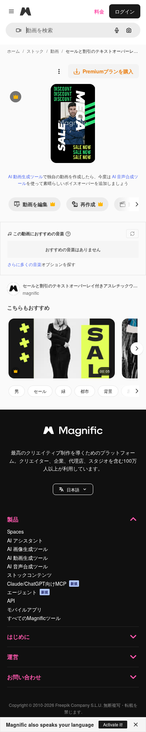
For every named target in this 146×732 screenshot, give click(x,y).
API (11, 600)
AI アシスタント (25, 540)
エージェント (27, 592)
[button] (73, 489)
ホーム (13, 51)
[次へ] (136, 204)
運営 (12, 657)
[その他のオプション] (59, 71)
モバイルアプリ (24, 609)
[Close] (135, 724)
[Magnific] (73, 432)
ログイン (125, 11)
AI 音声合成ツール (27, 566)
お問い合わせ (24, 677)
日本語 (73, 489)
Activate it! (113, 724)
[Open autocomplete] (16, 30)
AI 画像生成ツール (27, 548)
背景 (108, 391)
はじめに (18, 636)
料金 (99, 11)
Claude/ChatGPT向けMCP (42, 583)
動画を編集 (30, 206)
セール (40, 391)
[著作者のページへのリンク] (13, 289)
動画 (54, 51)
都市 (84, 391)
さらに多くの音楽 (24, 264)
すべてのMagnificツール (34, 617)
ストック (35, 51)
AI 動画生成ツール (25, 176)
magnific (31, 293)
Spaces (15, 531)
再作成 (83, 206)
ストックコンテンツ (29, 574)
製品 (12, 519)
